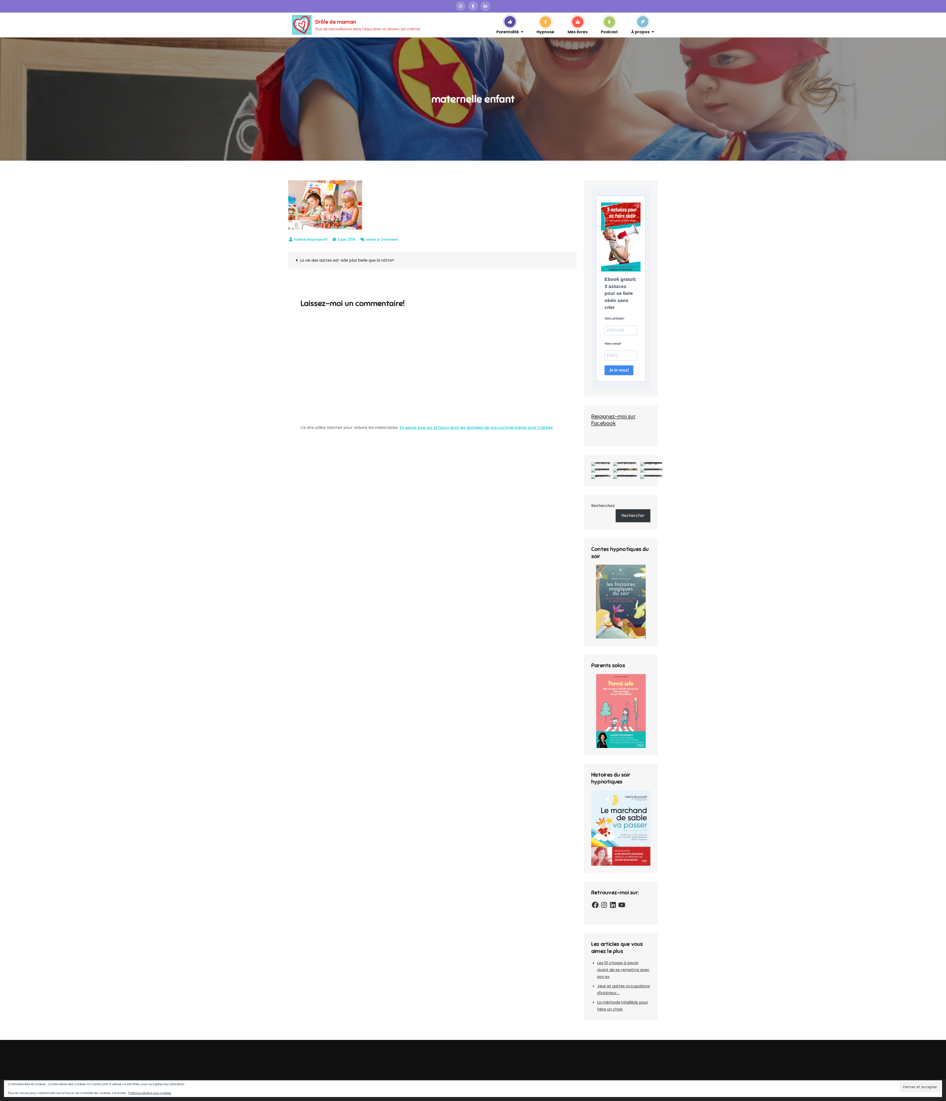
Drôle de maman (335, 21)
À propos (640, 31)
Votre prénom (614, 318)
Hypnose (545, 31)
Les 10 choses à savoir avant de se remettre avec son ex (623, 970)
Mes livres (578, 31)
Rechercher (633, 515)
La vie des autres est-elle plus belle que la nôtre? (347, 260)
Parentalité (507, 31)
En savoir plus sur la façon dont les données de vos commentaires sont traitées (476, 427)
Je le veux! (619, 370)
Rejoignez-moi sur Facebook (613, 420)
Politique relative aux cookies (149, 1093)
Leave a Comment (382, 239)
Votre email (612, 343)
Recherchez (603, 505)
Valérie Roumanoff (311, 239)
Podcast (609, 31)
